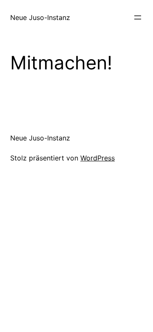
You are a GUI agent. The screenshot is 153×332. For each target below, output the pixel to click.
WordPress (97, 158)
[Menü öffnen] (138, 17)
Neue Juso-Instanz (40, 17)
